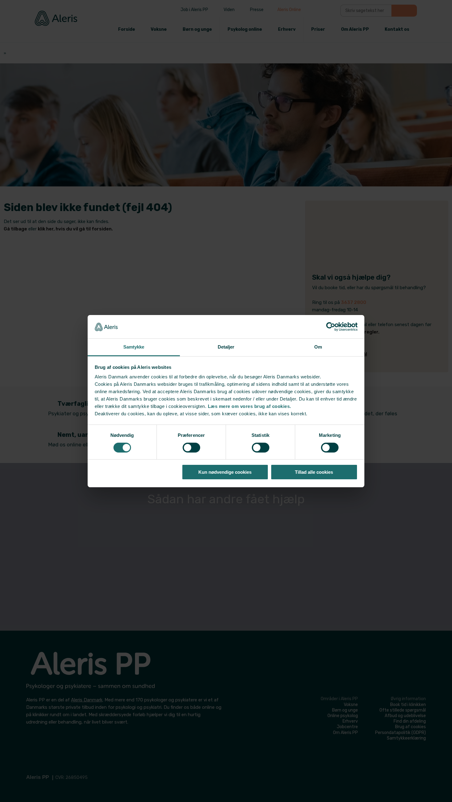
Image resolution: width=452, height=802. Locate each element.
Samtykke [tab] (134, 346)
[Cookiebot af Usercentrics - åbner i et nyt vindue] (331, 326)
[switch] (191, 448)
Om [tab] (318, 346)
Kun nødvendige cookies (225, 472)
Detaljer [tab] (226, 346)
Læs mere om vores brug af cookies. (249, 406)
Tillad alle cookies (314, 472)
